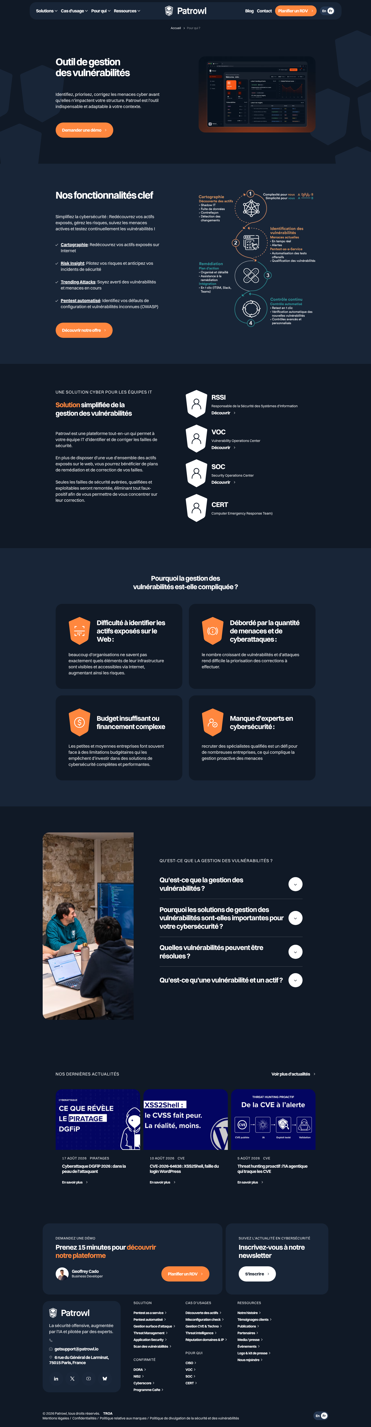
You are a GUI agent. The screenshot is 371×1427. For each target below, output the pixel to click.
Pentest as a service (149, 1312)
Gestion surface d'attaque (153, 1326)
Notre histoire (248, 1312)
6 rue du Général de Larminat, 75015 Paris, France (79, 1360)
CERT (190, 1383)
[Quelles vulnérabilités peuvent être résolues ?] (231, 952)
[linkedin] (56, 1379)
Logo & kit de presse (252, 1353)
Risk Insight (72, 263)
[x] (72, 1379)
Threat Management (149, 1333)
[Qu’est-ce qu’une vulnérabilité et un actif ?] (231, 980)
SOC (189, 1376)
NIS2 (137, 1376)
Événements (247, 1346)
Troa (107, 1413)
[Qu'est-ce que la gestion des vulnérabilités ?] (231, 884)
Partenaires (246, 1333)
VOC (189, 1369)
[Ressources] (127, 11)
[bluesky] (105, 1379)
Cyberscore (142, 1383)
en (324, 11)
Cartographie (74, 244)
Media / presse (249, 1339)
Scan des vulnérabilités (151, 1346)
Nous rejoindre (248, 1360)
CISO (189, 1363)
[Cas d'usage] (74, 11)
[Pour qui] (100, 11)
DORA (138, 1369)
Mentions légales (56, 1418)
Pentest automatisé (80, 300)
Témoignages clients (253, 1319)
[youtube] (89, 1379)
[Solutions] (47, 11)
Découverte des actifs (202, 1312)
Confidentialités (84, 1418)
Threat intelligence (200, 1333)
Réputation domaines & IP (205, 1339)
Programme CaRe (147, 1389)
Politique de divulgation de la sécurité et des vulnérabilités (194, 1418)
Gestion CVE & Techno (202, 1326)
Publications (247, 1326)
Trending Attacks (78, 281)
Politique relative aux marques (123, 1418)
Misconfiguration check (203, 1319)
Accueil (176, 28)
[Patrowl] (185, 11)
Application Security (149, 1339)
